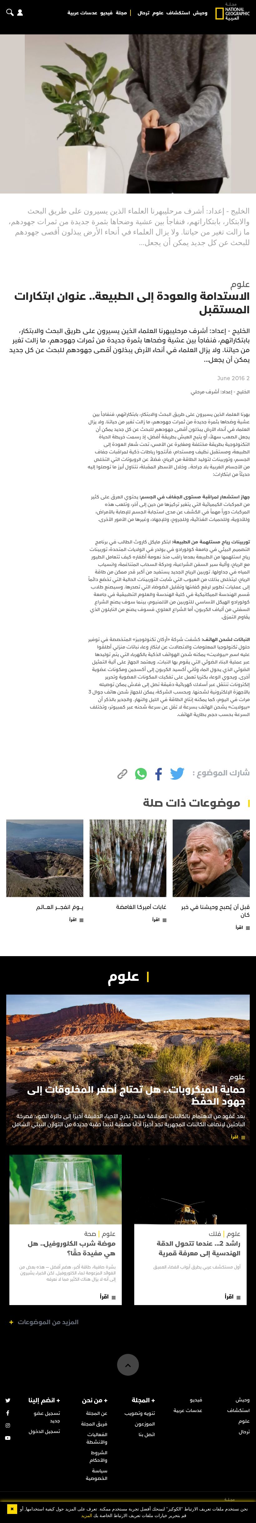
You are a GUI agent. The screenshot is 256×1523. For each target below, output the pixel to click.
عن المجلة (96, 1413)
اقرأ (239, 927)
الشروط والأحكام (98, 1456)
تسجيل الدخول (44, 1431)
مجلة (121, 13)
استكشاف (178, 13)
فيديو (106, 13)
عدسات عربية (82, 13)
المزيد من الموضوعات (48, 1322)
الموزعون (145, 1424)
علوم (158, 13)
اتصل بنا (147, 1434)
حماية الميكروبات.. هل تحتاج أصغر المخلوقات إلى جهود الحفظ (136, 1095)
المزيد (86, 1515)
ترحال (143, 13)
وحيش (200, 13)
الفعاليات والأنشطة (96, 1438)
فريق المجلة (94, 1424)
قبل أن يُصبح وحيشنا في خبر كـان (215, 911)
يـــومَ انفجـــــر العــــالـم (59, 907)
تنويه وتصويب (140, 1413)
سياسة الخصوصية (96, 1474)
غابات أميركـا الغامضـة (141, 907)
